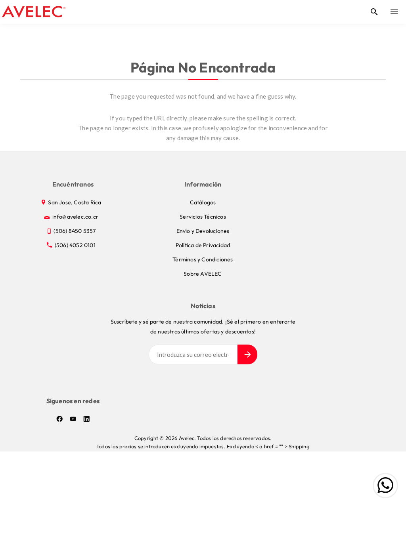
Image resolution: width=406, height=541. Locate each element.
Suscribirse (247, 354)
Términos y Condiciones (202, 259)
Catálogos (203, 202)
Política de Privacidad (203, 245)
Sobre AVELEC (203, 273)
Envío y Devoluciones (203, 230)
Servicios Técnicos (203, 216)
